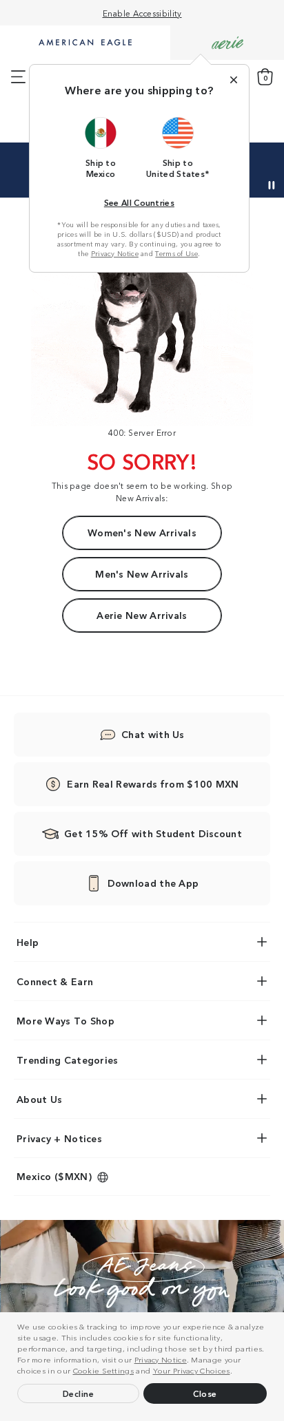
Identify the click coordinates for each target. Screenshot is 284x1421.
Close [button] (205, 1393)
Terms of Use (176, 253)
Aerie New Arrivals (142, 615)
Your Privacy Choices (191, 1370)
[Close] (233, 79)
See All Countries (139, 202)
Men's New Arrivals (141, 573)
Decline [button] (78, 1393)
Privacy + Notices (59, 1138)
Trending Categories (68, 1059)
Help (28, 942)
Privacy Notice (160, 1359)
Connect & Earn (55, 981)
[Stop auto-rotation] (271, 185)
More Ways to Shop (65, 1020)
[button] (235, 1372)
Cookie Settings (103, 1370)
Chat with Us (153, 734)
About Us (39, 1099)
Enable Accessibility (142, 13)
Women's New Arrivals (142, 532)
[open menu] (18, 77)
